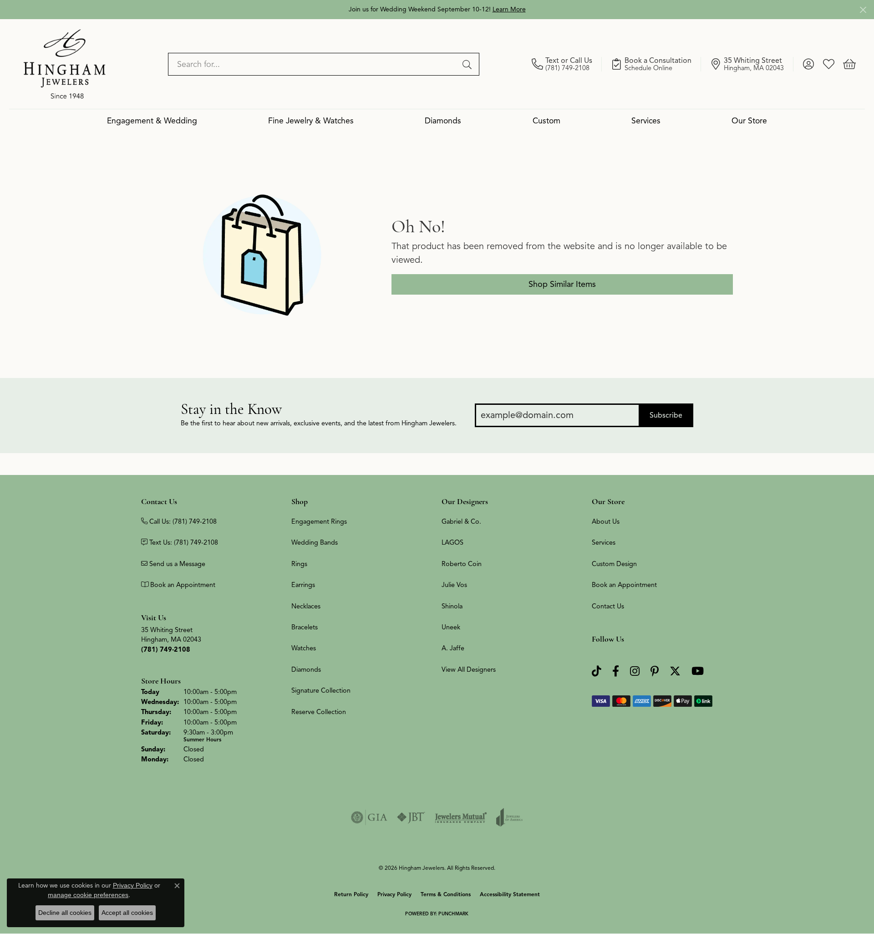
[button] (808, 64)
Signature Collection (321, 690)
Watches (303, 648)
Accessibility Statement (510, 894)
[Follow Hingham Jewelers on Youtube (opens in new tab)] (697, 671)
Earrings (303, 585)
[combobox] (313, 64)
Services (646, 121)
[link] (567, 64)
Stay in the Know (231, 409)
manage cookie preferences (88, 894)
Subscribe (666, 415)
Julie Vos (454, 585)
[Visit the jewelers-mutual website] (461, 817)
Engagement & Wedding (152, 121)
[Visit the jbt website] (411, 817)
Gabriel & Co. (461, 521)
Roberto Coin (462, 564)
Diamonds (443, 121)
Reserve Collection (318, 712)
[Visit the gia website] (369, 817)
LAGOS (452, 542)
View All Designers (469, 669)
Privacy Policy (394, 894)
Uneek (451, 627)
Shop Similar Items (562, 284)
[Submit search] (468, 64)
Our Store (749, 121)
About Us (606, 521)
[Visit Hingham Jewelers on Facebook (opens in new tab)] (615, 671)
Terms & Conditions (446, 894)
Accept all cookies (127, 912)
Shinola (452, 606)
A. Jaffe (453, 648)
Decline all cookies (64, 912)
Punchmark (453, 914)
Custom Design (614, 564)
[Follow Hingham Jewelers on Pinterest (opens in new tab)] (654, 671)
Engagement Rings (319, 521)
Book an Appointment (624, 585)
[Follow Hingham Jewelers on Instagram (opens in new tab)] (635, 671)
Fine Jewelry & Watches (311, 121)
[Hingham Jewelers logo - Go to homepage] (65, 63)
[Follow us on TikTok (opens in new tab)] (596, 671)
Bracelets (304, 627)
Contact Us (608, 606)
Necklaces (305, 606)
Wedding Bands (314, 542)
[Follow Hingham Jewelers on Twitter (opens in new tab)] (675, 671)
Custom (546, 121)
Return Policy (351, 894)
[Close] (863, 9)
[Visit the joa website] (509, 817)
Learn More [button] (509, 9)
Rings (299, 564)
